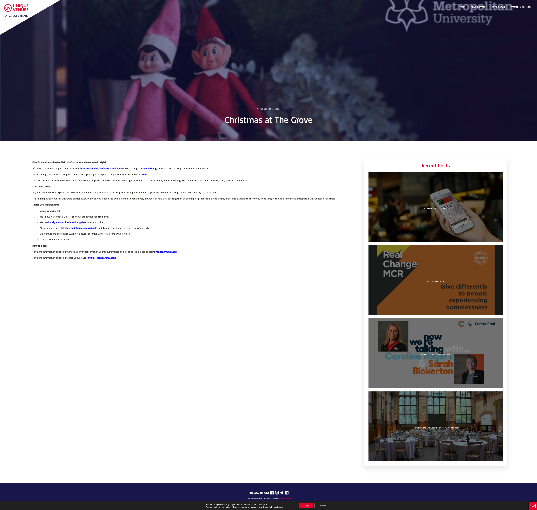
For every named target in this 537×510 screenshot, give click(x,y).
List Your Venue (498, 7)
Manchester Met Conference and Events (102, 168)
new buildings (150, 168)
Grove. (144, 174)
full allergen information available (79, 227)
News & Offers (478, 7)
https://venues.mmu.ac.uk (102, 257)
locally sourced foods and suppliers (67, 222)
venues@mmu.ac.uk (166, 251)
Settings (322, 505)
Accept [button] (306, 505)
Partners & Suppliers (521, 7)
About (462, 7)
